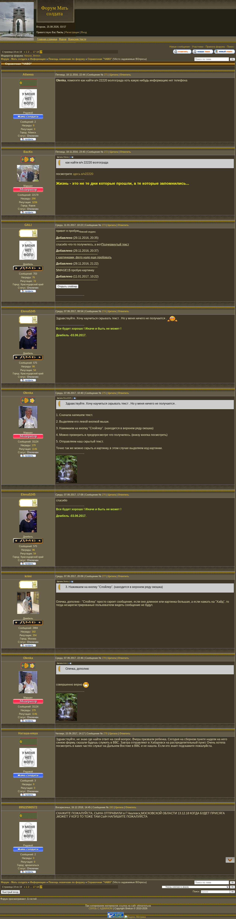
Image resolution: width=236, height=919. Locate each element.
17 (34, 52)
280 (111, 807)
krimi (28, 576)
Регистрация (72, 32)
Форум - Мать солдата (14, 59)
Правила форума (215, 46)
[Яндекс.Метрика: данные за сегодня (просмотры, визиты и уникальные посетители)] (135, 917)
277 (104, 576)
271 (106, 74)
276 (104, 494)
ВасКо (28, 151)
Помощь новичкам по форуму (66, 59)
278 (104, 658)
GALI (28, 224)
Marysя (28, 56)
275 (104, 393)
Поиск (230, 46)
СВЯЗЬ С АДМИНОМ (100, 908)
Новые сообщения (179, 46)
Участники (197, 46)
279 (105, 733)
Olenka (28, 392)
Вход (84, 32)
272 (106, 151)
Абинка (28, 74)
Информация (38, 59)
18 (37, 52)
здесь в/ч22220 (83, 173)
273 (104, 225)
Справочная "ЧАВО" (100, 59)
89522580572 (28, 807)
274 (104, 311)
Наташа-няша (28, 733)
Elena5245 (28, 311)
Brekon (36, 56)
